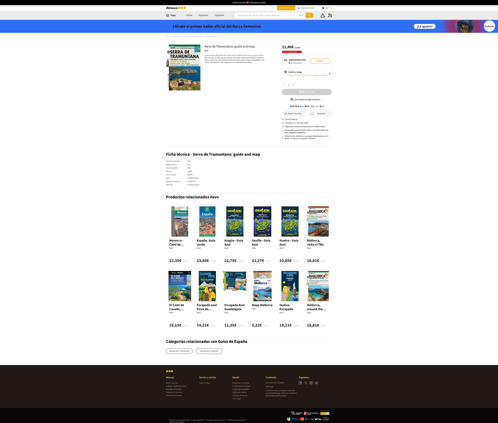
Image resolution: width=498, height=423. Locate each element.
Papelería (203, 15)
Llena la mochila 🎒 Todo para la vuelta (249, 2)
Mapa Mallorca (262, 305)
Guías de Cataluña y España (194, 36)
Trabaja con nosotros (174, 392)
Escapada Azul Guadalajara (234, 307)
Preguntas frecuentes (240, 383)
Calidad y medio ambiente (176, 386)
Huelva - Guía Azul (288, 242)
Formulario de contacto (275, 382)
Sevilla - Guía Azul (261, 242)
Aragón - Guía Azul (233, 242)
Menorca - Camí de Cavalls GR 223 (179, 244)
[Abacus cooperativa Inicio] (176, 9)
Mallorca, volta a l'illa (315, 242)
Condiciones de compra (241, 386)
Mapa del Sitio (198, 420)
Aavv (206, 50)
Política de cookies (239, 392)
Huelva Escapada (286, 307)
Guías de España (210, 36)
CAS (330, 8)
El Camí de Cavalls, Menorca (176, 309)
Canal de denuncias (239, 395)
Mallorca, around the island (315, 309)
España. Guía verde (206, 242)
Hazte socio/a (204, 383)
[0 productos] (330, 16)
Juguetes (219, 15)
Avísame (319, 61)
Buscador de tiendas (174, 389)
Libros (189, 15)
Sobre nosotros (172, 383)
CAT (327, 8)
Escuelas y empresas (286, 7)
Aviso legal (236, 398)
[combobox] (262, 15)
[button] (323, 15)
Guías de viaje (177, 36)
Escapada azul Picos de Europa (207, 309)
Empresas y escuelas (174, 395)
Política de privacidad (240, 389)
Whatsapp (269, 386)
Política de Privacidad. (278, 395)
